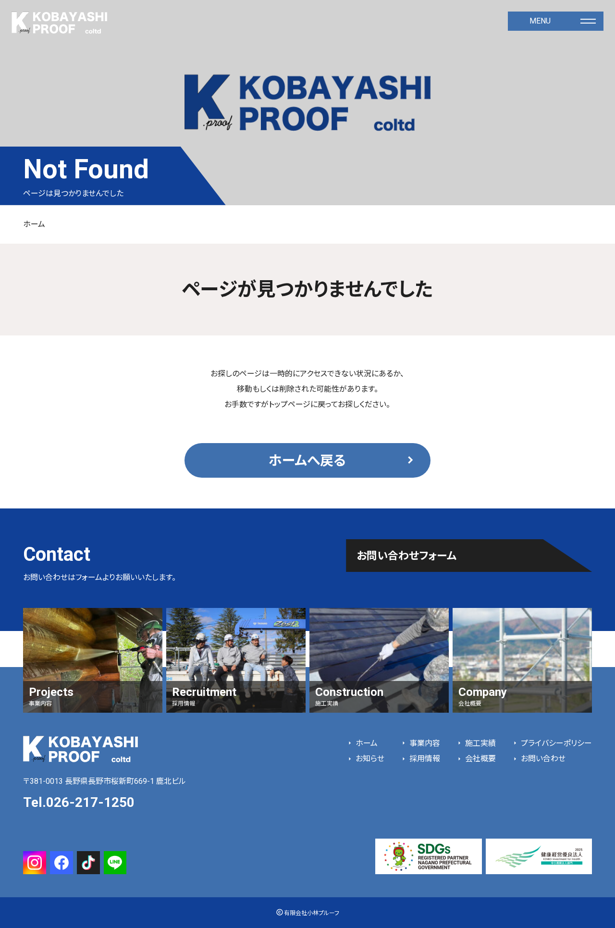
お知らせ (369, 758)
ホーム (34, 224)
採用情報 (423, 758)
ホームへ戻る (307, 461)
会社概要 (479, 758)
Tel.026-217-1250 (79, 802)
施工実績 (479, 743)
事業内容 (423, 743)
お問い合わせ (542, 758)
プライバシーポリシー (555, 743)
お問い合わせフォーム (406, 556)
